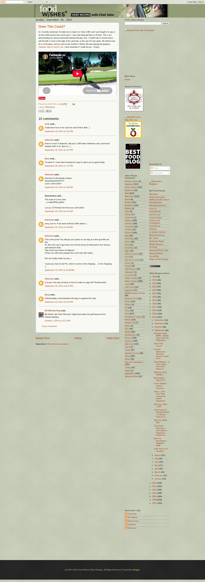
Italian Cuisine (131, 281)
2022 (154, 290)
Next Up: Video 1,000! (160, 405)
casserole (129, 218)
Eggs (127, 251)
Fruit (127, 257)
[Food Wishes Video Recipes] (159, 184)
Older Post (113, 338)
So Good (153, 247)
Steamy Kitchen (156, 253)
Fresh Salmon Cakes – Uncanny (160, 386)
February (159, 475)
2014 (154, 317)
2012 (154, 486)
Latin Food (129, 287)
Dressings (129, 239)
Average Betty (155, 202)
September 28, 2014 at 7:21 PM (59, 166)
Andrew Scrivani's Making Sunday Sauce (159, 198)
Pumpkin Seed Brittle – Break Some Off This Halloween (161, 336)
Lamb (127, 284)
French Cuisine (131, 254)
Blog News (50, 107)
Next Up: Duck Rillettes (160, 373)
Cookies (128, 230)
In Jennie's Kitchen (157, 232)
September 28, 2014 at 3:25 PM (59, 131)
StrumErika (154, 256)
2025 (154, 280)
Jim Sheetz (132, 517)
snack (127, 347)
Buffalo (128, 208)
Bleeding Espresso (157, 206)
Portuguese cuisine (133, 317)
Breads (128, 202)
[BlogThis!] (42, 111)
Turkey (128, 367)
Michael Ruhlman (157, 235)
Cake (127, 211)
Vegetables (130, 373)
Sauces (128, 338)
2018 (154, 304)
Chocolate (129, 227)
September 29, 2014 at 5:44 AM (59, 211)
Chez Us (153, 209)
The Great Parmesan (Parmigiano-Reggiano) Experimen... (160, 430)
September (160, 330)
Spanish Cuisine (132, 353)
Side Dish (129, 344)
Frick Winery (154, 226)
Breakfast (129, 205)
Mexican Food (131, 299)
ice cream (129, 275)
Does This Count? (51, 26)
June (157, 462)
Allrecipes (153, 194)
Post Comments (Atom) (58, 344)
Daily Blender (155, 212)
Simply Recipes (156, 244)
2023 (154, 287)
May (157, 465)
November (159, 323)
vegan (127, 371)
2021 (154, 293)
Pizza (127, 311)
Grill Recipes (130, 269)
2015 (154, 314)
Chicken (128, 224)
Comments (158, 173)
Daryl (47, 295)
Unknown (49, 140)
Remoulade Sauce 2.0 (159, 379)
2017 (154, 307)
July (157, 459)
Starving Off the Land (158, 250)
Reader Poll (130, 323)
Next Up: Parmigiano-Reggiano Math (160, 441)
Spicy (127, 356)
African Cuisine (131, 181)
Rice (127, 329)
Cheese (128, 220)
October (158, 327)
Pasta (127, 301)
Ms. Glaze (153, 238)
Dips (127, 236)
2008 (154, 500)
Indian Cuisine (131, 278)
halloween (129, 272)
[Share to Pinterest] (50, 111)
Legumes (129, 290)
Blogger (136, 570)
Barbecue (129, 190)
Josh (47, 124)
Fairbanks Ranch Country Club (50, 47)
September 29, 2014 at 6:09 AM (59, 227)
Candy (128, 214)
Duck (127, 245)
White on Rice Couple (158, 259)
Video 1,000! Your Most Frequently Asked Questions (160, 396)
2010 (154, 493)
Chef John (132, 514)
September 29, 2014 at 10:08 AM (59, 270)
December (159, 320)
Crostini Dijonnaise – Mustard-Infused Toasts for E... (161, 354)
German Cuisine (132, 260)
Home (78, 338)
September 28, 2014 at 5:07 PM (59, 150)
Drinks (127, 242)
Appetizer (129, 184)
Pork (127, 314)
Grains (128, 266)
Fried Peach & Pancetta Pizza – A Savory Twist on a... (161, 413)
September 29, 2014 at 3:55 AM (59, 187)
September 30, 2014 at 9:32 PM (59, 302)
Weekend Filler (131, 377)
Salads (128, 332)
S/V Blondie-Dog (52, 311)
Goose (128, 263)
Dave (47, 159)
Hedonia (153, 229)
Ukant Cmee (133, 521)
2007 (154, 503)
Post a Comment (49, 326)
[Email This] (39, 111)
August (158, 455)
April (157, 469)
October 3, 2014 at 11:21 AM (57, 321)
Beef (127, 193)
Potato (128, 320)
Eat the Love (154, 215)
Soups (127, 350)
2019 (154, 300)
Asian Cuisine (131, 187)
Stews (127, 359)
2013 (154, 483)
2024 (154, 283)
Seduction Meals (156, 241)
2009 (154, 496)
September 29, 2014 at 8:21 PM (59, 286)
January (158, 479)
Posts (155, 168)
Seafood (128, 341)
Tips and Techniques (134, 362)
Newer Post (43, 338)
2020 (154, 297)
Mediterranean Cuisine (135, 293)
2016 (154, 310)
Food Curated (155, 218)
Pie (126, 308)
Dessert (128, 233)
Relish (127, 326)
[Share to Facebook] (47, 111)
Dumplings (129, 248)
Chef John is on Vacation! (161, 450)
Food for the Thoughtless (154, 222)
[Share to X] (45, 111)
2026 (154, 277)
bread (127, 199)
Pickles (128, 305)
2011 (154, 490)
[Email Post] (73, 104)
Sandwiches (130, 335)
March (158, 472)
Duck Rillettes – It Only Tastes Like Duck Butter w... (161, 365)
